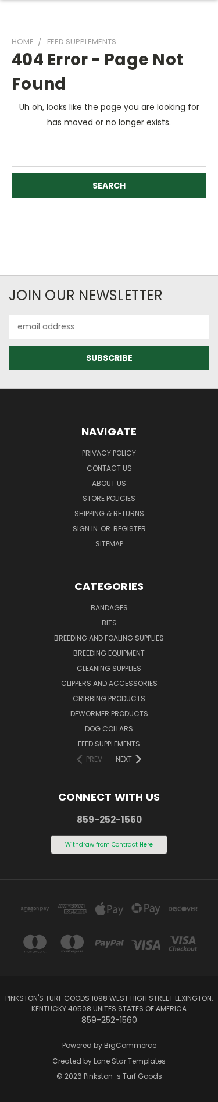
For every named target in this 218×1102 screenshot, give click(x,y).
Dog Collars (109, 729)
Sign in (86, 529)
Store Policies (109, 498)
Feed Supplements (109, 744)
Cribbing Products (109, 698)
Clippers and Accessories (109, 683)
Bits (109, 623)
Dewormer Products (109, 714)
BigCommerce (130, 1045)
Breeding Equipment (109, 653)
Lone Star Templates (130, 1061)
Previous (18, 1090)
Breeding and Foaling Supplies (109, 638)
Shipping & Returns (109, 513)
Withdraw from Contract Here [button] (109, 844)
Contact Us (109, 468)
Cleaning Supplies (109, 668)
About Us (109, 483)
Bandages (109, 608)
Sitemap (109, 544)
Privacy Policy (109, 453)
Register (129, 529)
